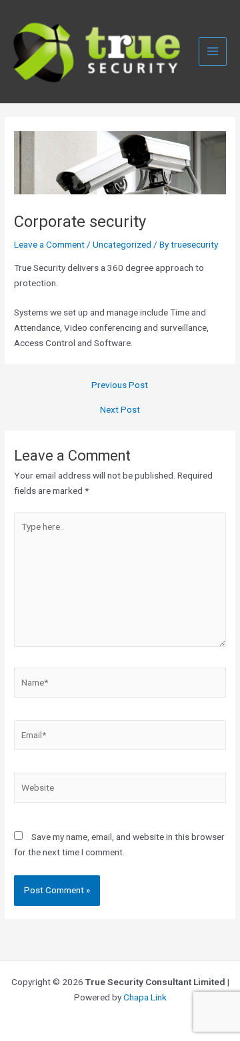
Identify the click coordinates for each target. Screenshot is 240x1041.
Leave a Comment (49, 244)
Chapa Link (145, 997)
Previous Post (119, 385)
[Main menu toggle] (213, 51)
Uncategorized (122, 244)
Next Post (120, 410)
